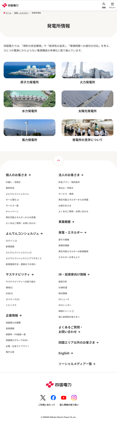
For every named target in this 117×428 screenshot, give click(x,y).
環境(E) (9, 287)
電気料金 (10, 187)
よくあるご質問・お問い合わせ (21, 223)
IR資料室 (62, 287)
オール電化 (11, 199)
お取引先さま (64, 205)
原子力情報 (63, 239)
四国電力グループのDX (17, 340)
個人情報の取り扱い (69, 404)
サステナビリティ (18, 274)
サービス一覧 (12, 205)
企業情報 (12, 315)
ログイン (10, 240)
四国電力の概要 (13, 322)
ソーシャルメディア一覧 (75, 363)
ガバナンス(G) (13, 299)
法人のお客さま (69, 175)
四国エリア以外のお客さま (76, 342)
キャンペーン (12, 211)
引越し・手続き (13, 182)
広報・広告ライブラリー (17, 346)
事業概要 (64, 221)
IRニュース (63, 299)
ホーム (8, 13)
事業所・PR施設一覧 (16, 334)
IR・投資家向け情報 (72, 274)
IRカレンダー (64, 305)
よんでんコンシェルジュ (17, 193)
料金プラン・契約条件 (69, 182)
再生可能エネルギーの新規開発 (73, 251)
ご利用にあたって (46, 404)
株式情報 (62, 293)
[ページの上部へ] (58, 160)
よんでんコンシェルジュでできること (24, 258)
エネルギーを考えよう (69, 257)
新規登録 (10, 246)
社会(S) (9, 293)
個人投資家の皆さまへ (69, 316)
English (63, 353)
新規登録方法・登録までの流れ (21, 264)
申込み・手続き (65, 187)
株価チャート (64, 310)
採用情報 (10, 328)
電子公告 (10, 351)
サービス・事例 (65, 193)
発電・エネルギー (21, 13)
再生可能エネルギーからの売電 (21, 217)
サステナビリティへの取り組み (20, 281)
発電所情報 (63, 245)
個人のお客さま (16, 175)
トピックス (11, 305)
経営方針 (62, 281)
